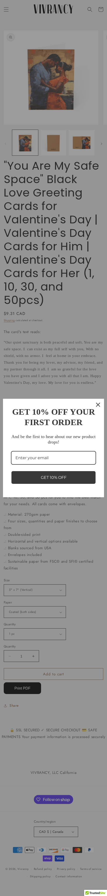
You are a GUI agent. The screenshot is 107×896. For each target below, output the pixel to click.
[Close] (98, 405)
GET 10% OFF (53, 477)
